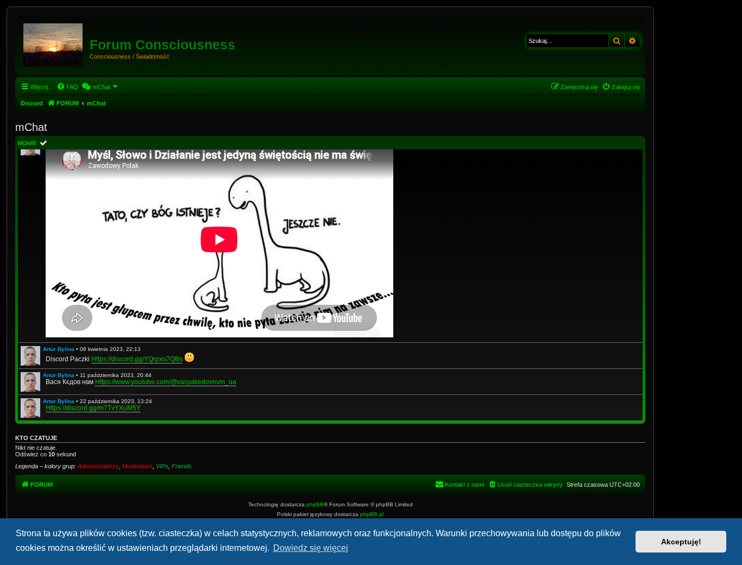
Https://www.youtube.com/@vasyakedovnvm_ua (165, 382)
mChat (27, 143)
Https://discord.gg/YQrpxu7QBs (137, 359)
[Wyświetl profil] (30, 356)
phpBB (315, 504)
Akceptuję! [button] (681, 541)
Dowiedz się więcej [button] (310, 548)
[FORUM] (54, 43)
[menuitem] (67, 86)
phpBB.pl (371, 514)
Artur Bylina (58, 349)
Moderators (137, 466)
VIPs (162, 466)
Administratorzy (98, 466)
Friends (182, 466)
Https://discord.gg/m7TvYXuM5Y (93, 408)
